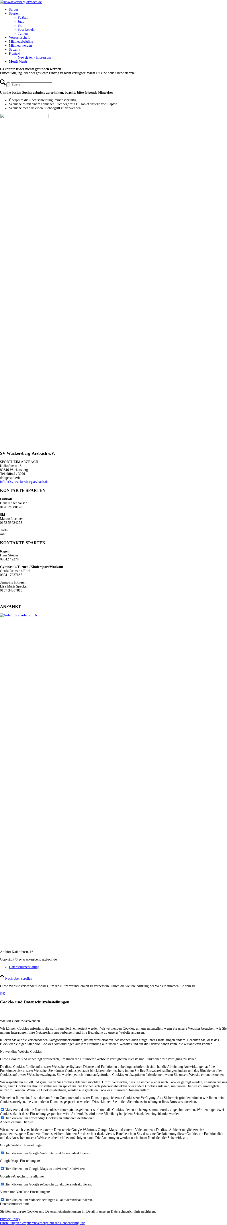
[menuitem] (118, 10)
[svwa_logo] (21, 2)
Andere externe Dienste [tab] (16, 1122)
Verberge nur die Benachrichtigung (60, 1223)
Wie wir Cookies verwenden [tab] (20, 1021)
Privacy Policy (10, 1219)
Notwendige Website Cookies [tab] (21, 1051)
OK (2, 993)
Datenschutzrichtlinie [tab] (14, 1204)
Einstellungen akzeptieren (18, 1223)
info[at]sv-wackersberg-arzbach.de (24, 482)
